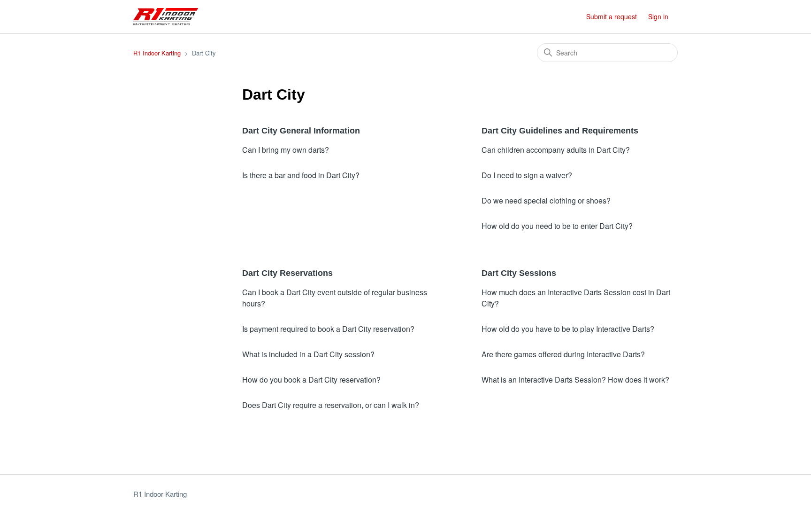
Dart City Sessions (519, 273)
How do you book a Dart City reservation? (311, 379)
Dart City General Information (301, 130)
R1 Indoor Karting (157, 52)
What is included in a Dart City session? (308, 354)
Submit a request (611, 16)
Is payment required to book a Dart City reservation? (328, 328)
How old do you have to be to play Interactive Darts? (568, 328)
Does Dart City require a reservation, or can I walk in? (330, 405)
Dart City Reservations (287, 273)
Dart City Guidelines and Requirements (560, 130)
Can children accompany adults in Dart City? (556, 149)
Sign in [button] (658, 16)
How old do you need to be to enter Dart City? (557, 225)
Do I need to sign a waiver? (527, 175)
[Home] (166, 16)
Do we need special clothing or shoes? (546, 200)
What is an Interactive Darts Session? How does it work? (575, 379)
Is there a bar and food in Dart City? (301, 175)
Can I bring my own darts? (285, 149)
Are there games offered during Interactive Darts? (563, 354)
